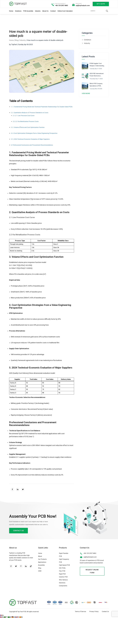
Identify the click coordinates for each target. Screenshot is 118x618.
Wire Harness (63, 580)
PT (7, 617)
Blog (16, 40)
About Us (45, 11)
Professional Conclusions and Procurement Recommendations (32, 145)
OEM (39, 571)
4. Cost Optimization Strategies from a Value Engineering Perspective (34, 133)
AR (10, 617)
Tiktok (31, 566)
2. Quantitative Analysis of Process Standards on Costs (30, 112)
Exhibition (87, 40)
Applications (42, 562)
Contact (53, 11)
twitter (23, 489)
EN (3, 615)
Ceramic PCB (63, 577)
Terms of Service (80, 611)
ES (22, 617)
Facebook (11, 566)
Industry (37, 11)
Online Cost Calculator (65, 11)
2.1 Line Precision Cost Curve (24, 115)
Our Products (42, 559)
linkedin (18, 489)
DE (14, 617)
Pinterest (21, 566)
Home (11, 11)
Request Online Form (92, 571)
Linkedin (26, 566)
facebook (12, 489)
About (40, 556)
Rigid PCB (62, 574)
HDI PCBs (62, 568)
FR (18, 617)
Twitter (16, 566)
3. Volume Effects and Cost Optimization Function (28, 127)
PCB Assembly (28, 11)
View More (86, 93)
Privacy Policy (94, 611)
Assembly (41, 565)
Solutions (18, 11)
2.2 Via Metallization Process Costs (27, 121)
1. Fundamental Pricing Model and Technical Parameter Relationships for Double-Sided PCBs (42, 107)
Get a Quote (101, 4)
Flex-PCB (62, 571)
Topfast (18, 4)
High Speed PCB (64, 565)
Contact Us (18, 530)
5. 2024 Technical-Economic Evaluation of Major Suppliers (31, 139)
